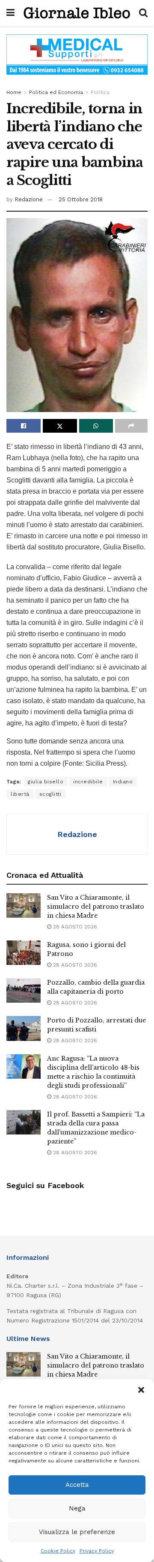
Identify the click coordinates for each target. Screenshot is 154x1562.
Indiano (123, 782)
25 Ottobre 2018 (81, 199)
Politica (100, 92)
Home (13, 92)
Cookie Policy (58, 1551)
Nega (77, 1508)
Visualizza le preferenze (77, 1532)
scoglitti (50, 794)
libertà (20, 794)
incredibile (88, 782)
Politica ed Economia (56, 92)
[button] (141, 1390)
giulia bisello (45, 782)
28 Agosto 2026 (74, 927)
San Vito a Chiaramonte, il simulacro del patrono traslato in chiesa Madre (95, 906)
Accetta (77, 1485)
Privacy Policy (97, 1551)
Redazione (29, 199)
